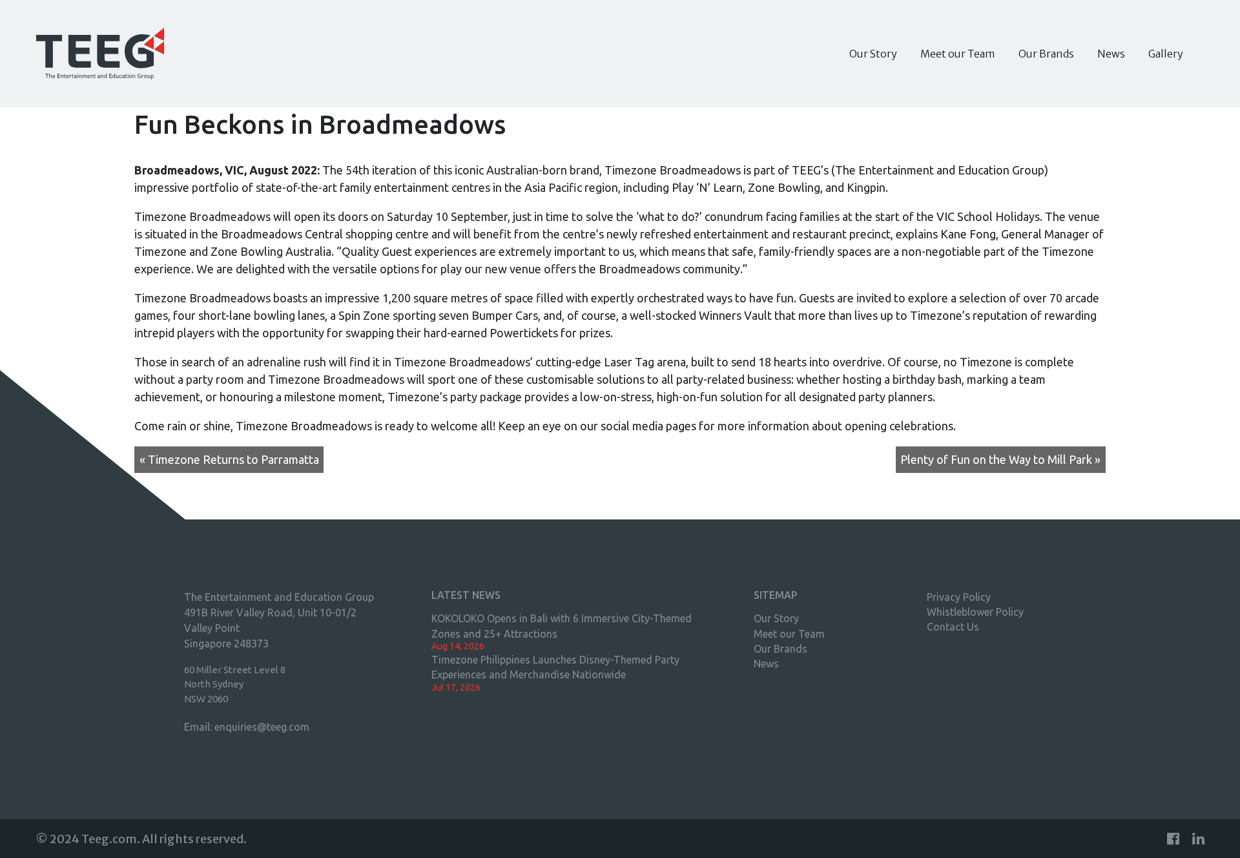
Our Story (873, 53)
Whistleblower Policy (975, 612)
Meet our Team (957, 53)
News (1111, 53)
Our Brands (1046, 53)
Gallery (1165, 53)
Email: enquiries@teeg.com (246, 727)
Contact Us (953, 627)
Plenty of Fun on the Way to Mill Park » (1000, 459)
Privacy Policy (959, 597)
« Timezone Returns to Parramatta (229, 459)
